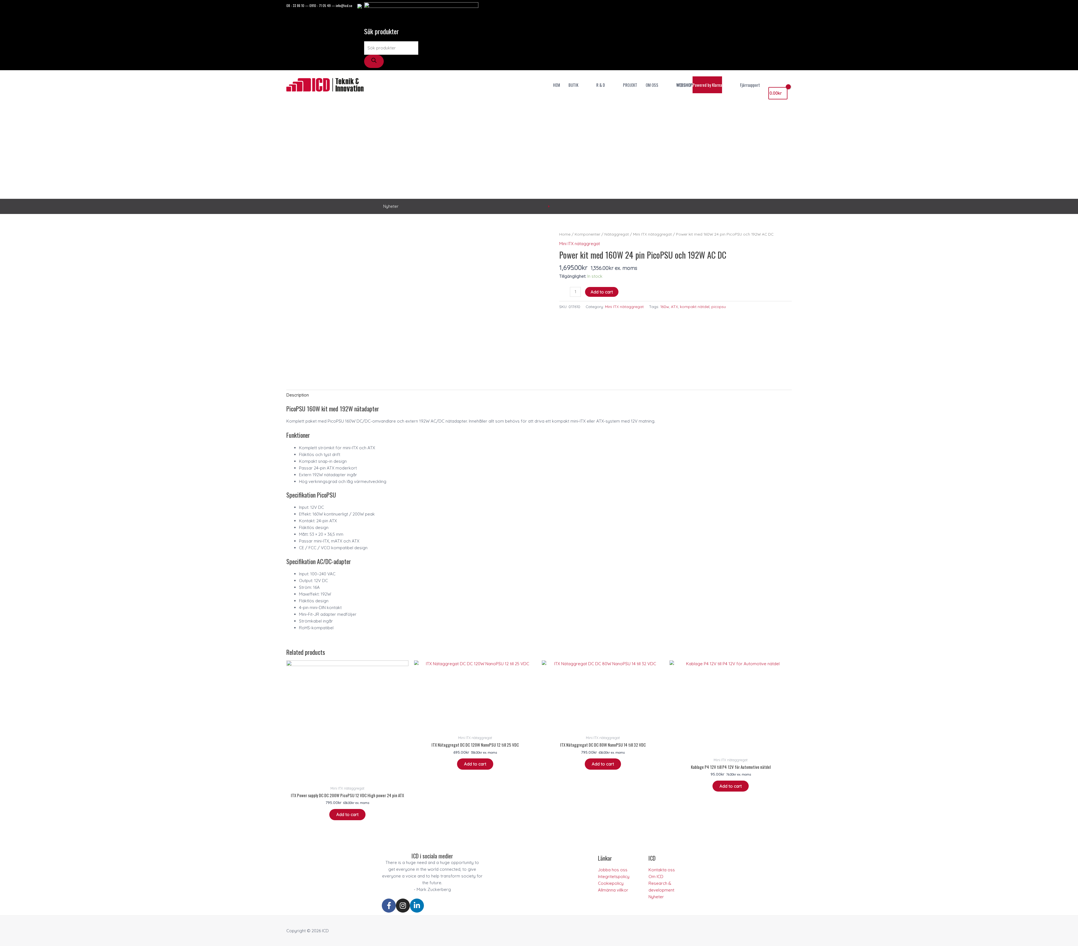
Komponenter (587, 234)
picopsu (718, 306)
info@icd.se (344, 5)
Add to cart (602, 292)
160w (664, 306)
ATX (674, 306)
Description (297, 395)
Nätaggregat (616, 234)
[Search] (374, 61)
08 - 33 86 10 (295, 5)
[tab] (297, 395)
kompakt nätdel (694, 306)
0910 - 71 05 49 (320, 5)
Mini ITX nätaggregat (652, 234)
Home (564, 234)
